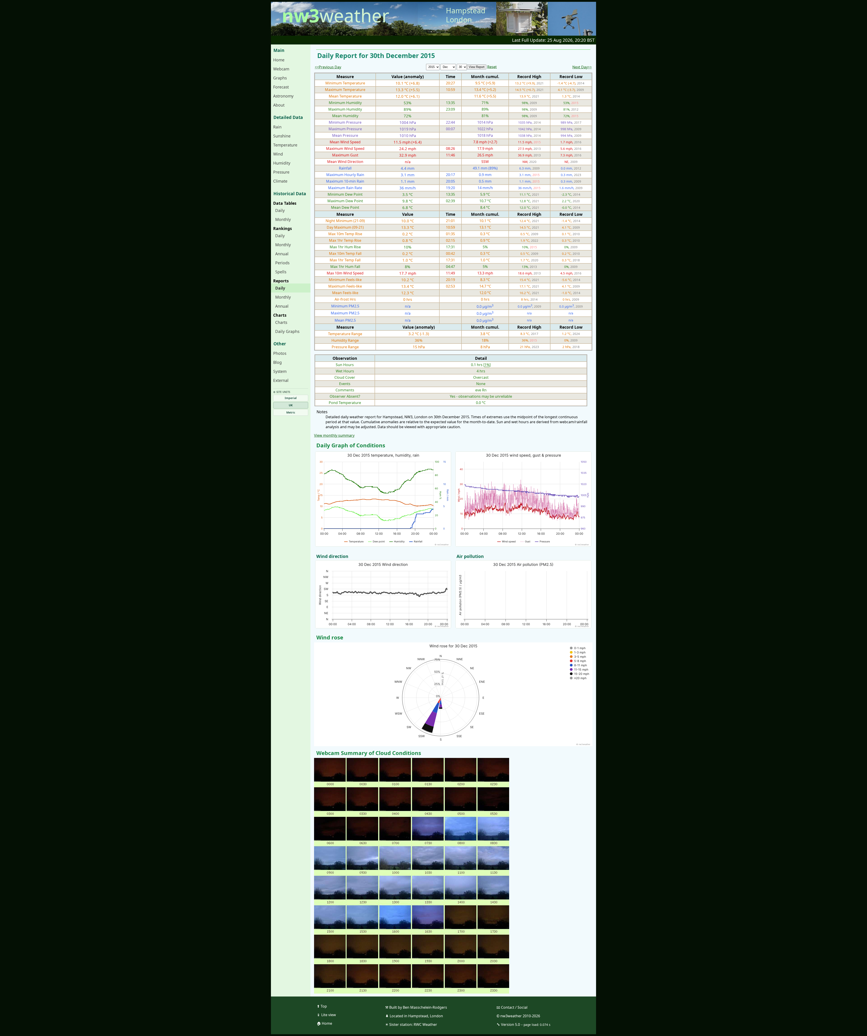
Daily (280, 210)
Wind (278, 154)
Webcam (281, 69)
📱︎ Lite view (326, 1014)
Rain (277, 127)
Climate (280, 181)
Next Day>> (582, 67)
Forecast (281, 87)
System (280, 371)
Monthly (283, 219)
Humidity (281, 163)
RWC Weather (425, 1024)
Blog (277, 362)
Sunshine (282, 136)
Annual (282, 253)
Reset (492, 66)
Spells (280, 271)
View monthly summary (334, 435)
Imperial (291, 398)
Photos (279, 353)
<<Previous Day (328, 67)
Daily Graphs (287, 331)
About (278, 105)
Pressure (281, 172)
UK (291, 405)
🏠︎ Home (324, 1023)
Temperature (285, 145)
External (281, 380)
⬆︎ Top (322, 1006)
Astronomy (283, 96)
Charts (281, 322)
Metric (290, 412)
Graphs (280, 78)
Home (278, 60)
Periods (282, 262)
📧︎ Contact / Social (511, 1007)
